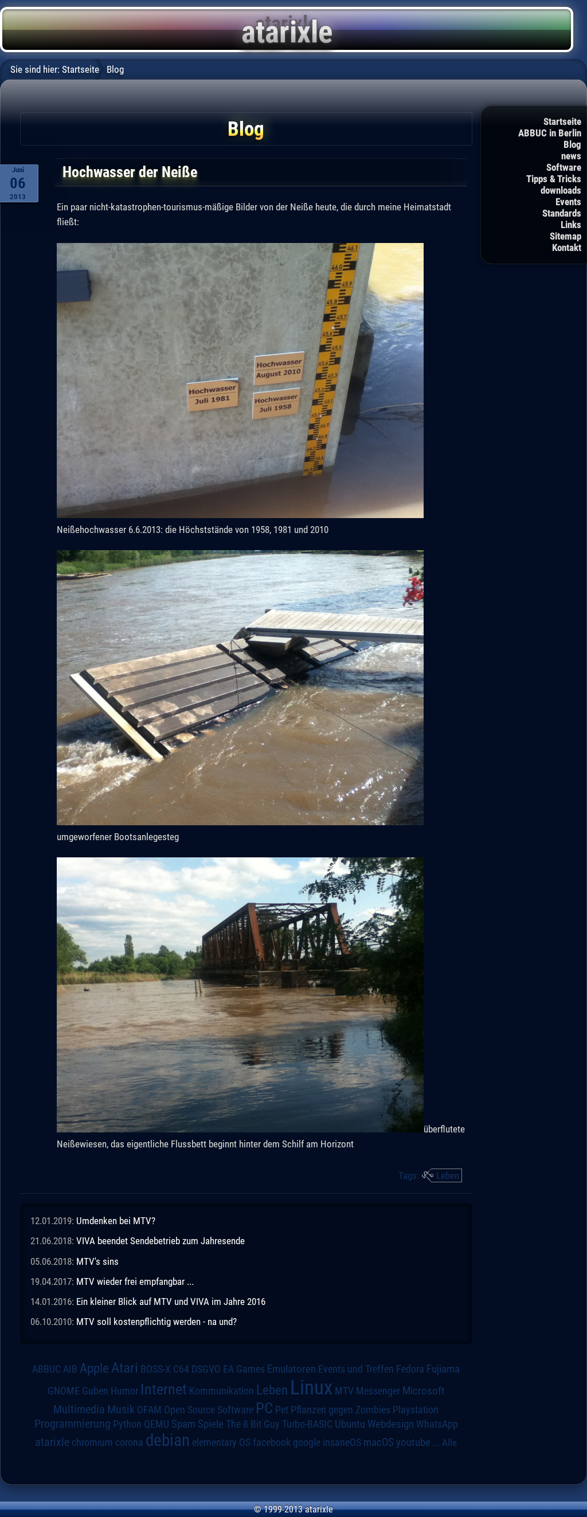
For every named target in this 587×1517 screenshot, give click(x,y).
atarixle (52, 1442)
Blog (572, 144)
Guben (95, 1391)
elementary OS (221, 1442)
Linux (311, 1387)
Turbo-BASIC (307, 1424)
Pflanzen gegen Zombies (340, 1410)
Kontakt (566, 247)
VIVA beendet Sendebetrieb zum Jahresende (160, 1240)
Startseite (562, 121)
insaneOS (342, 1442)
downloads (561, 190)
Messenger (378, 1391)
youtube (413, 1442)
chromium (92, 1442)
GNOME (64, 1391)
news (571, 156)
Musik (121, 1409)
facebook (272, 1442)
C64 (181, 1369)
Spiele (211, 1423)
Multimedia (79, 1409)
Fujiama (443, 1369)
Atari (124, 1367)
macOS (378, 1442)
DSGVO (206, 1369)
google (306, 1442)
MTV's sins (97, 1261)
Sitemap (565, 236)
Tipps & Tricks (553, 179)
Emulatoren (291, 1369)
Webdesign (390, 1424)
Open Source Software (208, 1410)
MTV (344, 1391)
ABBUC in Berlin (549, 133)
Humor (124, 1391)
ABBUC (46, 1369)
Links (571, 224)
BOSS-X (155, 1369)
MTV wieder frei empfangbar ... (135, 1281)
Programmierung (72, 1423)
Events (568, 201)
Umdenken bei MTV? (115, 1220)
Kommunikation (221, 1391)
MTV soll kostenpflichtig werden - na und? (156, 1321)
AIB (70, 1369)
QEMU (156, 1424)
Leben (447, 1175)
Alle (449, 1442)
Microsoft (423, 1390)
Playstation (416, 1410)
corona (129, 1442)
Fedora (410, 1369)
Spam (183, 1424)
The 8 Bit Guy (253, 1424)
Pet (281, 1410)
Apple (94, 1368)
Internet (163, 1389)
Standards (561, 213)
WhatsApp (437, 1424)
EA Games (244, 1369)
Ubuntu (350, 1424)
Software (563, 167)
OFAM (149, 1410)
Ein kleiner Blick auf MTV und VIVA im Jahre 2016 (170, 1301)
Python (127, 1424)
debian (168, 1440)
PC (264, 1408)
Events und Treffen (356, 1369)
